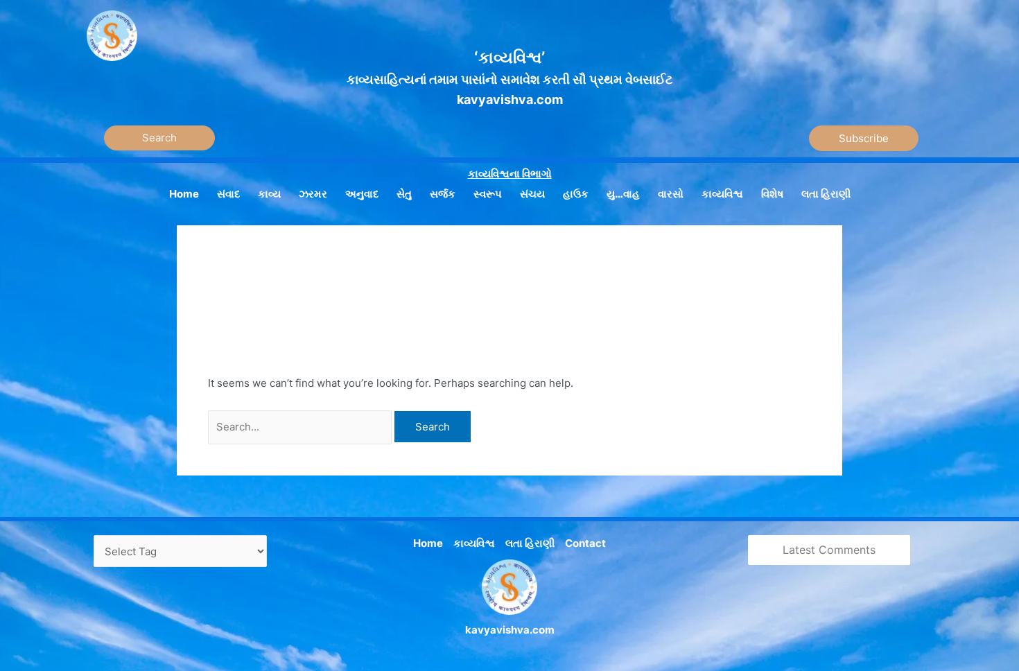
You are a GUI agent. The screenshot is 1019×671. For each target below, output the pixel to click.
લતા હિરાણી (530, 543)
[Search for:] (301, 426)
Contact (585, 543)
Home (428, 543)
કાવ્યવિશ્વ (474, 543)
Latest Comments (829, 550)
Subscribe (864, 138)
